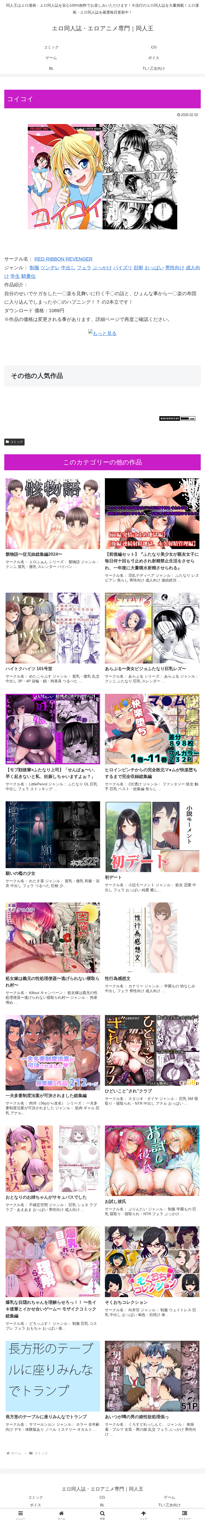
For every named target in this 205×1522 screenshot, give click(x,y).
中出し (68, 267)
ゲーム (169, 1497)
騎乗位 (28, 276)
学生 (15, 276)
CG (102, 1497)
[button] (189, 1002)
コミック (16, 442)
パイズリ (122, 267)
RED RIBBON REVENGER (63, 259)
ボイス (35, 1505)
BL (102, 1505)
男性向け (174, 267)
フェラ (84, 267)
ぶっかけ (102, 267)
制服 (34, 267)
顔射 (138, 267)
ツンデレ (50, 267)
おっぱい (154, 267)
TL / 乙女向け (169, 1505)
